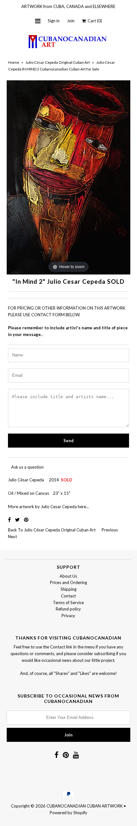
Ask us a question (27, 467)
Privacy (68, 615)
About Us (68, 576)
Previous (110, 529)
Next (12, 536)
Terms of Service (68, 602)
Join (71, 20)
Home (13, 62)
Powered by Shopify (68, 812)
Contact (68, 595)
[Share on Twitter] (18, 519)
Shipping (68, 589)
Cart (94, 20)
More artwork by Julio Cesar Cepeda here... (48, 506)
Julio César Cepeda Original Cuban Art (57, 62)
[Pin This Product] (26, 519)
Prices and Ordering (68, 582)
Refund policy (68, 608)
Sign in (54, 20)
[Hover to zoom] (68, 176)
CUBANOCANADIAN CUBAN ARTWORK (85, 805)
